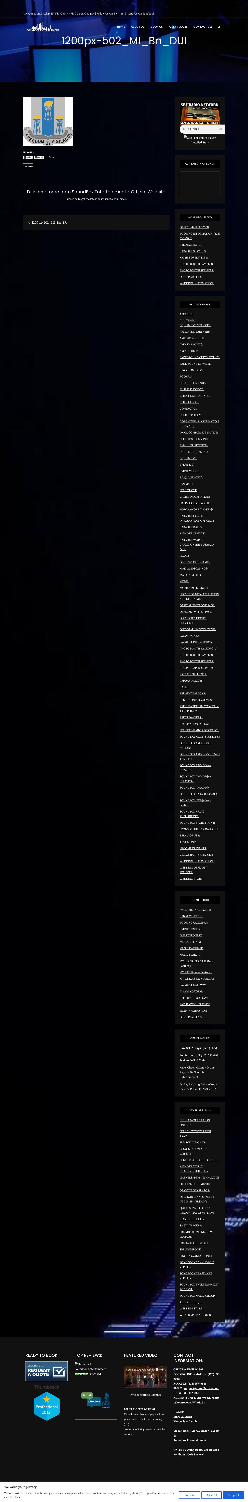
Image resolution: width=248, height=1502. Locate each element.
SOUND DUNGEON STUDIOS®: (200, 736)
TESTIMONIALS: (190, 842)
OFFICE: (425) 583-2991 (194, 227)
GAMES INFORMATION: (195, 496)
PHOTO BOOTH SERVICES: (197, 270)
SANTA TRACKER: (191, 1225)
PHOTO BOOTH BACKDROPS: (198, 648)
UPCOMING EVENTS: (193, 848)
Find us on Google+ (82, 13)
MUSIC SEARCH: (190, 954)
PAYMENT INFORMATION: (196, 642)
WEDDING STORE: (191, 878)
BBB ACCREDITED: (191, 244)
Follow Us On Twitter (110, 13)
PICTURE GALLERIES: (193, 674)
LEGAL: (184, 555)
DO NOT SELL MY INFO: (195, 439)
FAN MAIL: (186, 483)
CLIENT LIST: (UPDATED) (195, 395)
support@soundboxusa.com (201, 1388)
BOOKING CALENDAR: (194, 383)
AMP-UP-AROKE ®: (192, 338)
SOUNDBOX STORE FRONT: (197, 822)
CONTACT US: (202, 27)
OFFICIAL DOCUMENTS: (195, 1184)
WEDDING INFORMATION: (197, 283)
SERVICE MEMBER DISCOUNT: (199, 730)
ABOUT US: (138, 27)
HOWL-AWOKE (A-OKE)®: (196, 509)
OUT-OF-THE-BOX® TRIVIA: (198, 629)
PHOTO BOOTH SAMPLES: (196, 264)
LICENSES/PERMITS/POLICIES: (200, 1177)
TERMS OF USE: (190, 835)
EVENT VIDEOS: (190, 471)
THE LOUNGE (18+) (191, 1302)
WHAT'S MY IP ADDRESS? (196, 1315)
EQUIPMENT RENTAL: (194, 451)
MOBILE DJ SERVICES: (194, 257)
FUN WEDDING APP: (193, 1142)
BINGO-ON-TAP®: (191, 370)
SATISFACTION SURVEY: (195, 1004)
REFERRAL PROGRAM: (194, 997)
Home (121, 27)
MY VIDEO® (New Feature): (197, 978)
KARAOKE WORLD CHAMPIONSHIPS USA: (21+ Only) (197, 544)
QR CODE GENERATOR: (195, 1190)
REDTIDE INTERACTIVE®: (196, 699)
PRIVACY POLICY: (191, 680)
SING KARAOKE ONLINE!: (196, 1255)
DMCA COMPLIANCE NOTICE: (199, 432)
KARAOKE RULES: (191, 527)
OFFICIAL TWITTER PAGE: (196, 611)
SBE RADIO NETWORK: (194, 1243)
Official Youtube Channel (145, 1394)
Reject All (211, 1495)
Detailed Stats (200, 142)
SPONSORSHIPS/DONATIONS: (199, 829)
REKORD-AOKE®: (191, 717)
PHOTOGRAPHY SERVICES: (197, 667)
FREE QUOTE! (188, 490)
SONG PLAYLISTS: (191, 276)
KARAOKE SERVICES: (193, 251)
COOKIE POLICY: (190, 415)
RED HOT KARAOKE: (193, 693)
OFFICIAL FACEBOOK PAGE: (197, 605)
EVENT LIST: (187, 464)
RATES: (184, 687)
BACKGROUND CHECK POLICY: (200, 357)
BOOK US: (157, 27)
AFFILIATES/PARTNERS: (195, 331)
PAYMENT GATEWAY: (193, 985)
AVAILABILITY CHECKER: (195, 909)
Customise (189, 1495)
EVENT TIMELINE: (191, 929)
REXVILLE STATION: (192, 1219)
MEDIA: (184, 581)
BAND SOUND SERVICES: (195, 363)
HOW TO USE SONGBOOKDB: (199, 1160)
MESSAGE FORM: (191, 941)
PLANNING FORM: (191, 991)
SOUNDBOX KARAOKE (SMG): (199, 794)
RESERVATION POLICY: (194, 723)
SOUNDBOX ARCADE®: (194, 787)
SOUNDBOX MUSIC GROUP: (197, 1295)
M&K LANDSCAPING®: (194, 568)
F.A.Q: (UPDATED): (191, 477)
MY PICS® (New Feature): (196, 972)
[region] (124, 1492)
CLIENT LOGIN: (178, 27)
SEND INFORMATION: (194, 1010)
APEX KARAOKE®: (191, 344)
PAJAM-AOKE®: (190, 635)
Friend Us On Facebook (140, 13)
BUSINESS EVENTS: (192, 389)
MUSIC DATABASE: (191, 948)
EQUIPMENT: (188, 458)
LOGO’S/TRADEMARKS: (195, 562)
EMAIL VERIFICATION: (194, 445)
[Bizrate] (188, 1469)
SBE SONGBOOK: (191, 1249)
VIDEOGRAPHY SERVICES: (196, 854)
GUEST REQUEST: (191, 935)
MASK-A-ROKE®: (191, 575)
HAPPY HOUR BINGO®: (195, 503)
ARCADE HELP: (189, 351)
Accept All (233, 1495)
